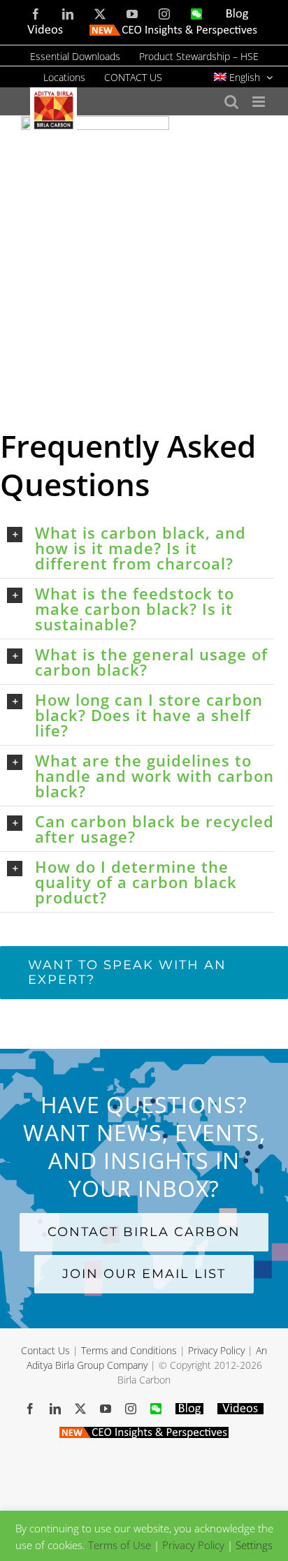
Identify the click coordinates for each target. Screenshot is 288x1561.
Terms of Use (119, 1545)
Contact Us (45, 1350)
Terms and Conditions (129, 1350)
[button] (140, 548)
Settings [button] (254, 1545)
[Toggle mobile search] (231, 101)
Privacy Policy (216, 1350)
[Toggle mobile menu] (259, 101)
